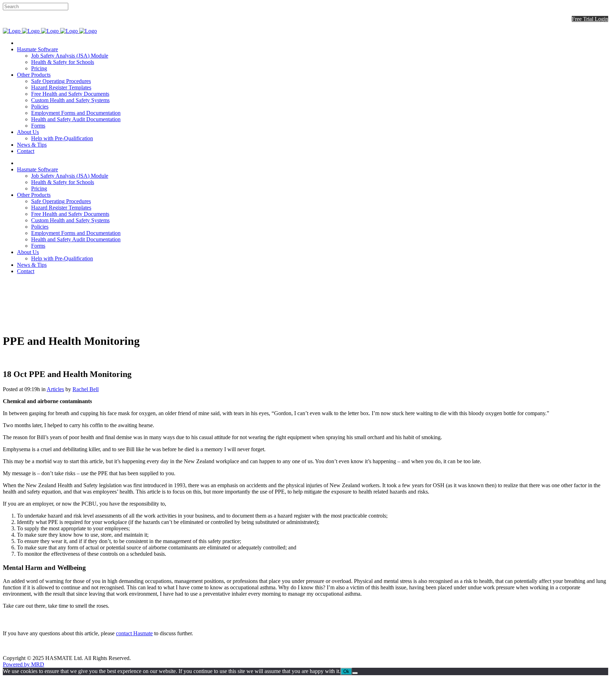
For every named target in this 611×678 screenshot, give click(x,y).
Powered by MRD (23, 664)
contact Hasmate (134, 633)
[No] (355, 673)
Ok (346, 671)
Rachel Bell (85, 389)
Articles (55, 389)
